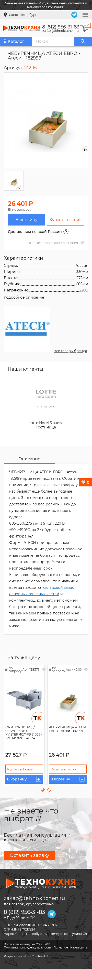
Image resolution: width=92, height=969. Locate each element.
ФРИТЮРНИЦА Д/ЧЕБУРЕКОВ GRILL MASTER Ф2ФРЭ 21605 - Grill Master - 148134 (23, 732)
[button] (43, 790)
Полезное (60, 947)
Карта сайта (78, 947)
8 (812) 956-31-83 (60, 27)
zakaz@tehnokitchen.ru (60, 30)
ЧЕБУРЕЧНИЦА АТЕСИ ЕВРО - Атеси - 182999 (67, 729)
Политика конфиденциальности (27, 947)
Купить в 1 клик (65, 219)
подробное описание (24, 297)
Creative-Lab (40, 956)
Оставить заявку (29, 855)
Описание (29, 458)
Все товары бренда (70, 351)
